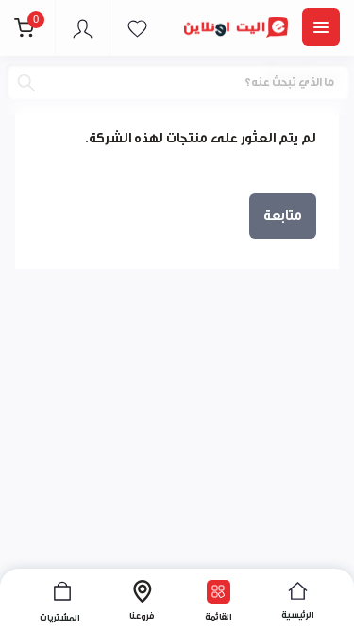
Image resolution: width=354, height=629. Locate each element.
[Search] (26, 83)
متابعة (282, 215)
